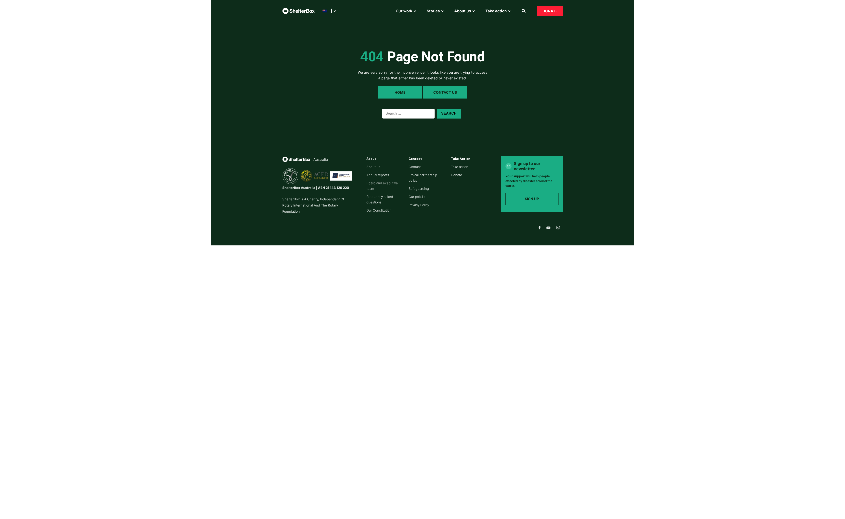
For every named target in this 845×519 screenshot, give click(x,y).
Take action (459, 167)
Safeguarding (419, 188)
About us (373, 167)
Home (400, 92)
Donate (550, 11)
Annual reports (377, 175)
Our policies (417, 197)
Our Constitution (378, 210)
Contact (415, 167)
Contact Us (445, 92)
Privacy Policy (419, 205)
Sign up (532, 199)
